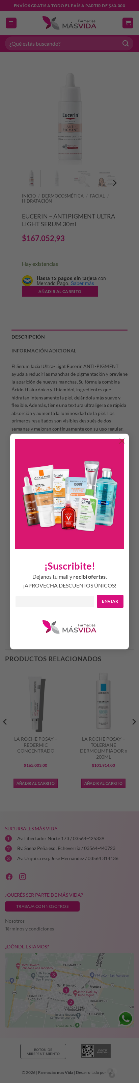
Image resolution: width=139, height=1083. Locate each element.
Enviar (110, 601)
